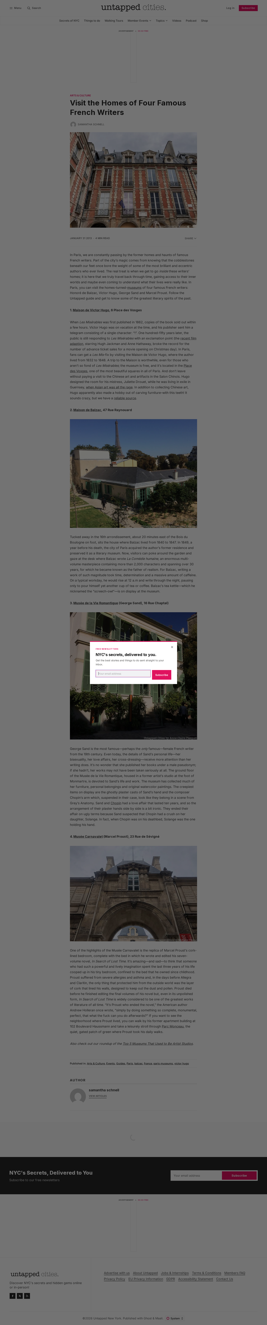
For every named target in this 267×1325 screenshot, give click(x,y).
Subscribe (161, 674)
